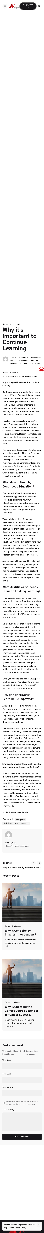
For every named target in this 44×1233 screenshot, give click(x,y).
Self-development (11, 823)
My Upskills (20, 819)
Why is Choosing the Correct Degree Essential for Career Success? (21, 1011)
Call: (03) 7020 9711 (28, 6)
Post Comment (22, 1137)
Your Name (6, 1060)
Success (25, 823)
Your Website (7, 1087)
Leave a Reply (8, 1110)
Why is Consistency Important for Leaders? (20, 933)
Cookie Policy (20, 1228)
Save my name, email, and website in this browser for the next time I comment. (22, 1102)
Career (5, 324)
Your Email (6, 1074)
